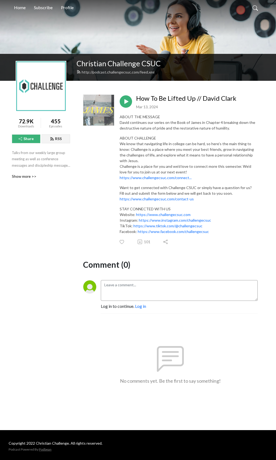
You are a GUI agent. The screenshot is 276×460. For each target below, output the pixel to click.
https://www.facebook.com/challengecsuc (173, 231)
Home (20, 7)
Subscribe (43, 7)
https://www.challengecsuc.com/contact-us (157, 199)
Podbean (45, 449)
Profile (67, 7)
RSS (58, 138)
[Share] (166, 242)
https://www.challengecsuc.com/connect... (156, 177)
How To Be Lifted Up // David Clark (186, 98)
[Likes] (122, 242)
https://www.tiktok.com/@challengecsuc (167, 226)
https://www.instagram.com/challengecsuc (175, 220)
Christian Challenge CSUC (119, 63)
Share (28, 138)
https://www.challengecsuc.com (163, 214)
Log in (140, 306)
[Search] (255, 7)
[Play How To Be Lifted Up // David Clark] (126, 101)
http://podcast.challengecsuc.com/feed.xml (118, 72)
